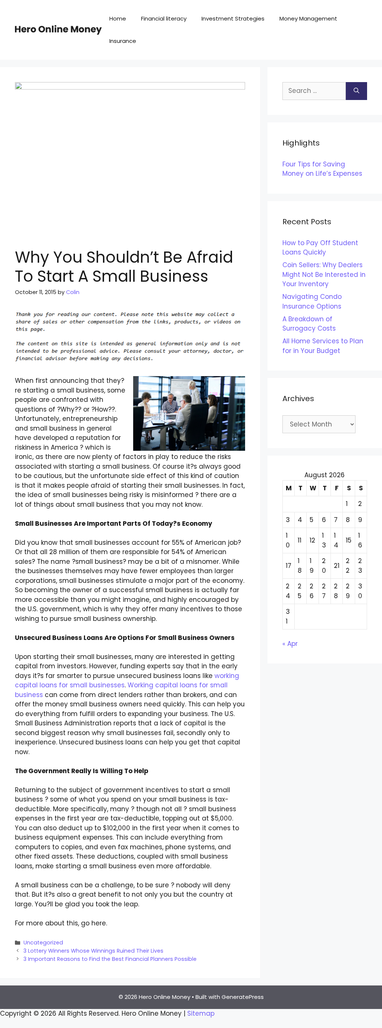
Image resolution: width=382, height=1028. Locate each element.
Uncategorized (43, 942)
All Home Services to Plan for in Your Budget (322, 346)
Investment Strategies (232, 18)
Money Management (308, 18)
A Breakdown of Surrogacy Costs (309, 324)
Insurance (122, 41)
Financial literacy (164, 18)
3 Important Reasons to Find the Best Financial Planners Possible (110, 959)
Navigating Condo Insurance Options (312, 301)
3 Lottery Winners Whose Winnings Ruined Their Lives (93, 950)
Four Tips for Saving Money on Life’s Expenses (322, 169)
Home (117, 18)
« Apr (290, 643)
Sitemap (201, 1013)
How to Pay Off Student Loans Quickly (320, 247)
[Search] (356, 91)
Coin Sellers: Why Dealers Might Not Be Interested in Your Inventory (324, 274)
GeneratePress (243, 997)
